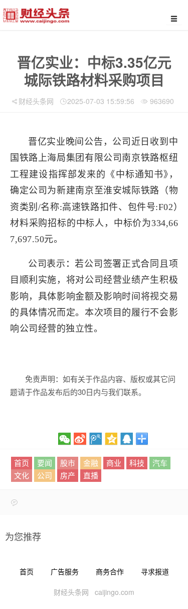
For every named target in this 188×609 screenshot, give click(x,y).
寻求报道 (155, 571)
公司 (44, 475)
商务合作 (110, 571)
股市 (67, 462)
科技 (136, 462)
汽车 (159, 462)
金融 (90, 462)
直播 (90, 475)
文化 (21, 475)
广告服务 (65, 571)
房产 (67, 475)
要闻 (44, 462)
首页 (21, 462)
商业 (113, 462)
